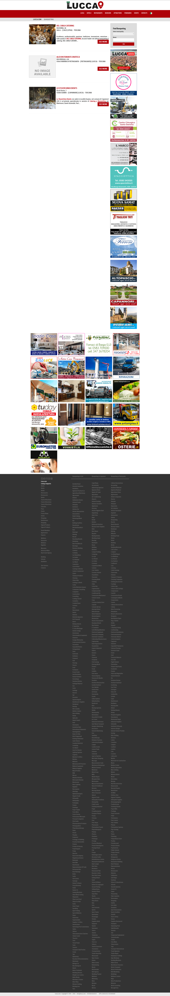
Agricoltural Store (116, 492)
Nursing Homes (96, 790)
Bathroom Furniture (97, 524)
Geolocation (95, 689)
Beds (93, 529)
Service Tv (75, 890)
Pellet (112, 816)
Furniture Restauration (98, 683)
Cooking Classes (77, 598)
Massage (94, 761)
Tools (74, 945)
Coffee (74, 585)
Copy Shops (95, 483)
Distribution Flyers (116, 618)
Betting (113, 531)
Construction (76, 594)
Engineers (114, 641)
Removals (75, 860)
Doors (74, 621)
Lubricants (114, 756)
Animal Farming (96, 501)
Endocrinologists (115, 639)
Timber (113, 939)
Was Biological (77, 966)
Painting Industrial (97, 806)
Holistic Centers (77, 711)
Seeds (74, 888)
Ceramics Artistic (96, 572)
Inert (74, 722)
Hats (93, 705)
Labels (113, 740)
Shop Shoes (95, 900)
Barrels (113, 522)
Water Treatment (77, 970)
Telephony (94, 935)
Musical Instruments (97, 783)
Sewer (112, 891)
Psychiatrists (114, 848)
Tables (74, 929)
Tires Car (94, 942)
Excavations (95, 646)
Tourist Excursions (97, 946)
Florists (75, 665)
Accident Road (76, 484)
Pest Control (114, 820)
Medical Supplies (77, 768)
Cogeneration (95, 588)
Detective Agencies (78, 617)
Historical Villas (45, 550)
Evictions (113, 643)
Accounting (114, 485)
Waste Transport (115, 967)
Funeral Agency (96, 676)
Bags (93, 517)
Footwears (75, 670)
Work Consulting (115, 985)
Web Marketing (115, 972)
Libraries (94, 751)
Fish (74, 660)
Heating (75, 706)
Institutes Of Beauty (116, 726)
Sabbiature (114, 875)
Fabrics (94, 650)
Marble (113, 758)
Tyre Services (44, 565)
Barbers (94, 522)
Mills (93, 774)
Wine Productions (116, 981)
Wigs (112, 978)
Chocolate (94, 577)
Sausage (75, 881)
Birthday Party (115, 536)
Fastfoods (75, 654)
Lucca (82, 13)
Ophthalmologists (78, 794)
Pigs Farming (114, 829)
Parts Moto (76, 812)
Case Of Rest (76, 566)
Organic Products (116, 797)
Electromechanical (116, 634)
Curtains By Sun (96, 607)
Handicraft (95, 703)
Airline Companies (116, 497)
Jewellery (94, 735)
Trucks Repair (114, 953)
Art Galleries (114, 508)
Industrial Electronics (98, 722)
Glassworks (95, 694)
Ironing (113, 733)
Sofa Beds (114, 905)
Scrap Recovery (77, 885)
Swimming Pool (115, 926)
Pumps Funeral (115, 852)
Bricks (112, 545)
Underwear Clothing (116, 956)
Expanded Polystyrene (117, 646)
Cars (112, 565)
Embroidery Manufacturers (99, 639)
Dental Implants (96, 614)
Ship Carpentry (115, 896)
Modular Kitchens (77, 777)
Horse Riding (76, 713)
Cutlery (113, 607)
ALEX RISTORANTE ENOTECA (68, 57)
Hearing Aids (114, 705)
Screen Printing (96, 887)
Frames (113, 671)
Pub (93, 850)
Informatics (76, 725)
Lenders (113, 749)
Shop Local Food (77, 899)
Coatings (113, 584)
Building (43, 557)
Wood (93, 985)
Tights (93, 939)
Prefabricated (115, 843)
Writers (94, 988)
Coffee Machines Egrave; (79, 587)
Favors (93, 655)
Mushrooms (76, 782)
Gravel (93, 696)
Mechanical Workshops (98, 765)
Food (74, 667)
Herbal (113, 708)
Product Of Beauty (78, 846)
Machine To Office (77, 757)
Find (124, 44)
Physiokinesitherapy (78, 828)
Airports (94, 499)
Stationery (75, 917)
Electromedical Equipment (80, 635)
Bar (73, 520)
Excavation (76, 644)
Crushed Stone (76, 603)
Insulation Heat (77, 727)
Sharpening (114, 894)
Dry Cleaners (95, 625)
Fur (112, 678)
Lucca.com (37, 19)
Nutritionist (114, 790)
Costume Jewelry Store (98, 602)
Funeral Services (77, 677)
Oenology (75, 791)
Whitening (95, 978)
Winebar (94, 983)
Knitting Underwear (78, 738)
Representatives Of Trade (79, 867)
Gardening (114, 685)
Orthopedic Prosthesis (98, 800)
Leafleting (75, 745)
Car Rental (95, 559)
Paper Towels (76, 810)
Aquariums (114, 506)
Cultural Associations (117, 483)
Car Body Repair (115, 554)
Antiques (113, 504)
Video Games (95, 962)
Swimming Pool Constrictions (81, 927)
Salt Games (76, 878)
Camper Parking (96, 552)
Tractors (75, 947)
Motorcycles (95, 781)
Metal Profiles (76, 771)
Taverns (94, 933)
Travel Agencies (115, 951)
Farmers (94, 653)
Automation (114, 515)
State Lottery (114, 917)
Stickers (94, 919)
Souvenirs (114, 907)
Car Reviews (76, 559)
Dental (74, 612)
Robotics (113, 873)
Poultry (113, 841)
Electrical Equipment (97, 632)
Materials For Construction (118, 761)
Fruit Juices (95, 673)
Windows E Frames (78, 979)
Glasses (75, 693)
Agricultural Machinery (79, 493)
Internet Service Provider (117, 731)
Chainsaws (114, 572)
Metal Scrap (95, 772)
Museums (108, 13)
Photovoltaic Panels (97, 827)
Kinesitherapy (96, 738)
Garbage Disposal (77, 683)
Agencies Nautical (116, 490)
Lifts (112, 751)
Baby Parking (76, 516)
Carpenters (76, 564)
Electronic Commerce (97, 637)
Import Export (76, 720)
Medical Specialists (116, 767)
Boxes (93, 545)
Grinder (113, 696)
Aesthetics (44, 561)
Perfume (94, 818)
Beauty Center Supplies (98, 526)
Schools (43, 559)
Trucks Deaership (96, 953)
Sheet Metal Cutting (78, 894)
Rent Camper (95, 864)
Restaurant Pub (96, 871)
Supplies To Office (77, 922)
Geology (75, 690)
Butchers (94, 549)
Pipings (94, 832)
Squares (43, 535)
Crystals (94, 604)
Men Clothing (114, 770)
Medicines (94, 770)
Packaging (75, 803)
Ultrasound (95, 956)
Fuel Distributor (77, 674)
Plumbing (113, 836)
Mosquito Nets (96, 779)
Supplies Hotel (96, 921)
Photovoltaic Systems (117, 827)
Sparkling (75, 908)
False (74, 651)
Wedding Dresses (77, 972)
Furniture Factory (115, 680)
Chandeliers (95, 575)
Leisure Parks (95, 749)
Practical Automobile (78, 842)
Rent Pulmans (115, 864)
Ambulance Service (78, 500)
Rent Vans (94, 866)
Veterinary (75, 961)
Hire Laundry (76, 709)
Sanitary (113, 880)
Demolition (114, 611)
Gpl (73, 695)
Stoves (113, 919)
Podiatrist (75, 837)
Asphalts (113, 513)
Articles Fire (76, 509)
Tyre (74, 954)
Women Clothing (77, 984)
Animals (113, 501)
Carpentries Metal (97, 565)
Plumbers (94, 836)
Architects (75, 507)
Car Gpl (94, 556)
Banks (93, 520)
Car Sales (94, 561)
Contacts (144, 13)
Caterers (94, 568)
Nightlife (43, 545)
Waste (93, 967)
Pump (74, 851)
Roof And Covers (96, 875)
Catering (113, 568)
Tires (74, 940)
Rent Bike (75, 862)
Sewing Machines (77, 892)
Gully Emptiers (96, 699)
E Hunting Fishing (116, 627)
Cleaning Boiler (96, 579)
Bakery (113, 517)
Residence (94, 868)
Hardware (113, 703)
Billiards (113, 533)
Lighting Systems (77, 752)
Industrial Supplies (116, 722)
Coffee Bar (95, 586)
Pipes (74, 830)
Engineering (95, 641)
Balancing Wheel (77, 518)
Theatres (75, 938)
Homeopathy (95, 712)
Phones (113, 825)
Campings (94, 554)
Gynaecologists (77, 699)
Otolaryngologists (116, 802)
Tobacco (94, 944)
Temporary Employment (117, 935)
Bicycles (94, 533)
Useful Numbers (45, 530)
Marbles (75, 759)
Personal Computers (78, 819)
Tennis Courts (76, 936)
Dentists (75, 615)
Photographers (77, 826)
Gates (74, 688)
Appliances (95, 506)
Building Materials (116, 547)
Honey (112, 712)
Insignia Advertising (97, 726)
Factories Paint (115, 650)
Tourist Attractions (46, 500)
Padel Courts (95, 804)
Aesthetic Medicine (116, 487)
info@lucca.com (81, 994)
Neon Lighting (76, 784)
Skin (93, 903)
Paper (93, 809)
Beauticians (76, 525)
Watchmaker (95, 969)
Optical (94, 795)
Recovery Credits (96, 857)
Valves (93, 960)
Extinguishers (76, 649)
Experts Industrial (97, 648)
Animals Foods (77, 502)
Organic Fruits (95, 797)
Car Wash (75, 562)
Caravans (94, 563)
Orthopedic (76, 798)
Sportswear (95, 914)
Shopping (43, 518)
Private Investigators (97, 845)
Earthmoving (114, 630)
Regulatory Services (78, 858)
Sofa (93, 905)
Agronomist (76, 495)
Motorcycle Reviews (78, 780)
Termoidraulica (96, 937)
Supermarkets (76, 920)
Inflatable (113, 724)
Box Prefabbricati (77, 543)
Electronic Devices (116, 637)
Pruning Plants (96, 848)
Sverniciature (76, 924)
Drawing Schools (96, 623)
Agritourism (44, 533)
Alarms (113, 499)
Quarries (75, 853)
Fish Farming (95, 662)
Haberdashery (96, 701)
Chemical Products (78, 576)
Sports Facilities (115, 912)
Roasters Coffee (96, 873)
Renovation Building (116, 861)
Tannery (113, 930)
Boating (94, 540)
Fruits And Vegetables (117, 673)
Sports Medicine (77, 913)
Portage (94, 841)
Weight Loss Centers (78, 975)
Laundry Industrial (78, 743)
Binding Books (96, 536)
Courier (113, 602)
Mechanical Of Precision (79, 764)
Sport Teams (95, 912)
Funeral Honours (115, 676)
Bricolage (75, 546)
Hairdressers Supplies (79, 702)
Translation (95, 949)
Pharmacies (95, 825)
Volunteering (95, 965)
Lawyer (94, 744)
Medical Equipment (78, 766)
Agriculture (95, 494)
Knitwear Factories (97, 740)
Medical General (96, 767)
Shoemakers (114, 898)
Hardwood (75, 704)
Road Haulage (76, 872)
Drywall (113, 625)
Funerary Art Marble (97, 678)
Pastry (93, 816)
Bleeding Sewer (96, 538)
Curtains (75, 605)
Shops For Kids (77, 901)
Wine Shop (75, 982)
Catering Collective (78, 569)
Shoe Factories (96, 898)
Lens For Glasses (77, 750)
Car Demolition (77, 555)
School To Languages (98, 884)
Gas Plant (113, 687)
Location (113, 754)
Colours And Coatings (117, 588)
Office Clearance (96, 793)
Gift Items (94, 692)
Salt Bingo (114, 878)
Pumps (94, 852)
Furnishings (76, 679)
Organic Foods (76, 796)
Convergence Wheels (116, 598)
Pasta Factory (76, 814)
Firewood (75, 658)
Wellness (43, 538)
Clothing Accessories (116, 582)
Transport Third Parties (79, 950)
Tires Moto (114, 942)
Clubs (93, 584)
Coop (93, 600)
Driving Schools (77, 624)
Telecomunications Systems (80, 933)
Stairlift (113, 914)
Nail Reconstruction (116, 783)
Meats (112, 763)
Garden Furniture (96, 685)
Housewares (114, 717)
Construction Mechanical (98, 595)
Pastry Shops (44, 513)
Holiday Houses (115, 710)
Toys (112, 946)
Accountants (95, 485)
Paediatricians (115, 804)
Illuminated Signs (116, 719)
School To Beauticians (117, 882)
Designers (114, 616)
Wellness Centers (116, 976)
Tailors (94, 930)
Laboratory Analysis (97, 742)
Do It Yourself (76, 619)
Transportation (96, 951)
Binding (75, 534)
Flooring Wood (96, 664)
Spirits (93, 910)
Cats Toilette (95, 570)
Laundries (114, 742)
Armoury (94, 508)
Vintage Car (76, 963)
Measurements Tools (97, 763)
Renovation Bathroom (98, 861)
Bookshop (75, 541)
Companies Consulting (79, 589)
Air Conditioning (96, 497)
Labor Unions (76, 741)
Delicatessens (95, 611)
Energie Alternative (78, 640)
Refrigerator (114, 857)
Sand (93, 880)
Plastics (94, 834)
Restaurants (98, 13)
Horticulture (95, 715)
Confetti (113, 593)
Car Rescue (114, 559)
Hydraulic (75, 718)
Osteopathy (95, 802)
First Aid (113, 660)
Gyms (112, 699)
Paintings (75, 807)
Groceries (75, 697)
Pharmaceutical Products (79, 823)
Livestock (94, 754)
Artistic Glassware (116, 510)
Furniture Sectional (116, 683)
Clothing (94, 582)
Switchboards (115, 928)
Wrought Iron (114, 988)
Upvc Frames (95, 958)
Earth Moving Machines (98, 630)
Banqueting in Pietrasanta (118, 476)
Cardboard (114, 563)
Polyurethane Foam (116, 839)
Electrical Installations (117, 632)
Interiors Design (115, 728)
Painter (75, 805)
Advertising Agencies (97, 487)
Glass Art (113, 692)
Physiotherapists (96, 829)
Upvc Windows (115, 958)
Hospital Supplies (116, 715)
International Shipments (79, 729)
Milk (74, 773)
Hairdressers (44, 520)
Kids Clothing (114, 735)
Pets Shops (95, 822)
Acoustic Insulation (78, 486)
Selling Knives (96, 889)
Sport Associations (116, 910)
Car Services (114, 561)
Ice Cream (94, 719)
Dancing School (96, 609)
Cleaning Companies (116, 579)
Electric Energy (77, 631)
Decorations (76, 610)
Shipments (75, 897)
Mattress (75, 761)
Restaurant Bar (77, 869)
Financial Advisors (116, 657)
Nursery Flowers (115, 788)
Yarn (74, 989)
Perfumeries (114, 818)
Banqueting (114, 520)
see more (103, 41)
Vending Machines (116, 960)
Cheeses (113, 575)
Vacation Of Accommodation (80, 959)
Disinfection (95, 618)
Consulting (76, 596)
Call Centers (114, 549)
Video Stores (114, 962)
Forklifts (94, 671)
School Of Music (96, 882)
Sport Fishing (76, 911)
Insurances (95, 728)
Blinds (113, 538)
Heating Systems (96, 708)
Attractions (118, 13)
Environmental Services (79, 642)
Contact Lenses (96, 598)
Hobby (93, 710)
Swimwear (95, 928)
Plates (113, 834)
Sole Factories (95, 907)
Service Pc (114, 889)
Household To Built (97, 717)
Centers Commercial (78, 571)
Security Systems (115, 887)
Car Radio (75, 557)
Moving (113, 781)
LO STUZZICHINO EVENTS (66, 88)
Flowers (94, 666)
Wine (93, 981)
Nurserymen (76, 789)
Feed (112, 655)
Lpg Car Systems (96, 756)
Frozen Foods (76, 672)
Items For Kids (76, 734)
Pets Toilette (114, 822)
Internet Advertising (97, 731)
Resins (113, 868)
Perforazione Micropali (79, 816)
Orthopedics (76, 800)
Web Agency (95, 972)
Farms (112, 653)
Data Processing (115, 609)
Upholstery (76, 956)
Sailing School (96, 878)
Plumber (75, 835)
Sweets (94, 926)
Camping (75, 553)
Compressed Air (96, 591)
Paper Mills (114, 809)
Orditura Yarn (114, 795)
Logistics (75, 755)
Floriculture (114, 664)
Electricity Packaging (97, 634)
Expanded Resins (77, 647)
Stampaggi (95, 917)
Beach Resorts (115, 524)
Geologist (113, 689)
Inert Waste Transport (98, 724)
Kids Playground (77, 736)
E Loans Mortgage (78, 628)
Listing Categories (46, 483)
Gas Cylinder (95, 687)
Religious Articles (116, 859)
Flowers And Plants (116, 666)
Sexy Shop (94, 894)
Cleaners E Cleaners (116, 577)
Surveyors (114, 923)
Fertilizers (75, 656)
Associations (76, 514)
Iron (93, 733)
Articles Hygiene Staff (98, 510)
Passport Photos (96, 813)
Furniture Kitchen (77, 681)
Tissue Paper (76, 943)
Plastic (74, 833)
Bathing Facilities (77, 523)
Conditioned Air (96, 593)
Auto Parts (95, 515)
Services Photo (96, 891)
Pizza (42, 509)
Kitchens (113, 738)
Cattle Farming (115, 570)
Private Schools (115, 845)
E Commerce (95, 627)
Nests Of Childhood (97, 786)
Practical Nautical (97, 843)
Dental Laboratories (116, 614)
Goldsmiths (114, 694)
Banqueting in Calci (78, 476)
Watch (74, 968)
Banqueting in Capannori (99, 476)
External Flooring (116, 648)
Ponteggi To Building (78, 839)
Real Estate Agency (46, 553)
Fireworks (94, 660)
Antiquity (75, 504)
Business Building (78, 548)
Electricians (76, 633)
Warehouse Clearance (117, 965)
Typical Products (45, 525)
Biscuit (74, 537)
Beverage (75, 532)
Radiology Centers (97, 855)
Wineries (113, 983)
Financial (94, 657)
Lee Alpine (75, 748)
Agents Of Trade (96, 492)
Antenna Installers (97, 504)
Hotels (89, 13)
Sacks (74, 876)
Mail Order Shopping (97, 758)
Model (112, 777)
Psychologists (76, 849)
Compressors (114, 591)
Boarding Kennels (77, 539)
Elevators (75, 637)
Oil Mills (113, 793)
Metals (113, 772)
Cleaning (75, 578)
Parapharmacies (96, 811)
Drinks (113, 623)
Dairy (74, 608)
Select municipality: (118, 31)
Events (136, 13)
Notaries (94, 788)
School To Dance (77, 883)
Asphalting (95, 513)
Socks (74, 904)
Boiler (112, 540)
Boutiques (94, 543)
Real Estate (114, 855)
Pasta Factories (115, 813)
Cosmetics (75, 601)
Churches (43, 506)
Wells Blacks (76, 977)
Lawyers (113, 744)
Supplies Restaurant (116, 921)
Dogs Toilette (114, 621)
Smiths (113, 903)
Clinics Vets (76, 580)
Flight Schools (115, 662)
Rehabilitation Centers (98, 859)
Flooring (75, 663)
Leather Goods (96, 747)
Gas (74, 686)
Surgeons (94, 923)
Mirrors (75, 775)
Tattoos (75, 931)
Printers (75, 844)
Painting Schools (115, 806)
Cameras (75, 550)
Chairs (74, 573)
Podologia (95, 839)
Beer (74, 530)
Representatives (115, 866)
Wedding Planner (96, 974)
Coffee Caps (114, 586)
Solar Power (76, 906)
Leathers (113, 747)
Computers (76, 592)
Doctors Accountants (97, 621)
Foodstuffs (114, 669)
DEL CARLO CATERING (65, 25)
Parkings (113, 811)
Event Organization (97, 643)
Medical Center (115, 765)
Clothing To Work (77, 582)
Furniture (94, 680)
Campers (113, 552)
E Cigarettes (76, 626)
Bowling (113, 543)
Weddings (114, 974)
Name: (115, 37)
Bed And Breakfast (78, 527)
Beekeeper (114, 529)
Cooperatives (114, 600)
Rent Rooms (76, 865)
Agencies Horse (96, 490)
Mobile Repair (96, 777)
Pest (93, 820)
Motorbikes (114, 779)
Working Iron (76, 986)
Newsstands (114, 786)
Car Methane (114, 556)
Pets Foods (76, 821)
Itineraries (127, 13)
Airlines (75, 498)
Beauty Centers (115, 526)
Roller (74, 874)
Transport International (117, 949)
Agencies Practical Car (79, 491)
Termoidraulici (115, 937)
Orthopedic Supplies (116, 800)
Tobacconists (114, 944)
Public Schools (115, 850)
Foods (93, 669)
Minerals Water (115, 774)
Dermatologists (96, 616)
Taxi (112, 933)
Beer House (95, 531)
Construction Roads (116, 595)
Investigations (76, 732)
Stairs (74, 915)
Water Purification (116, 969)
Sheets (94, 896)
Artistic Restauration (78, 511)
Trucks (74, 952)
